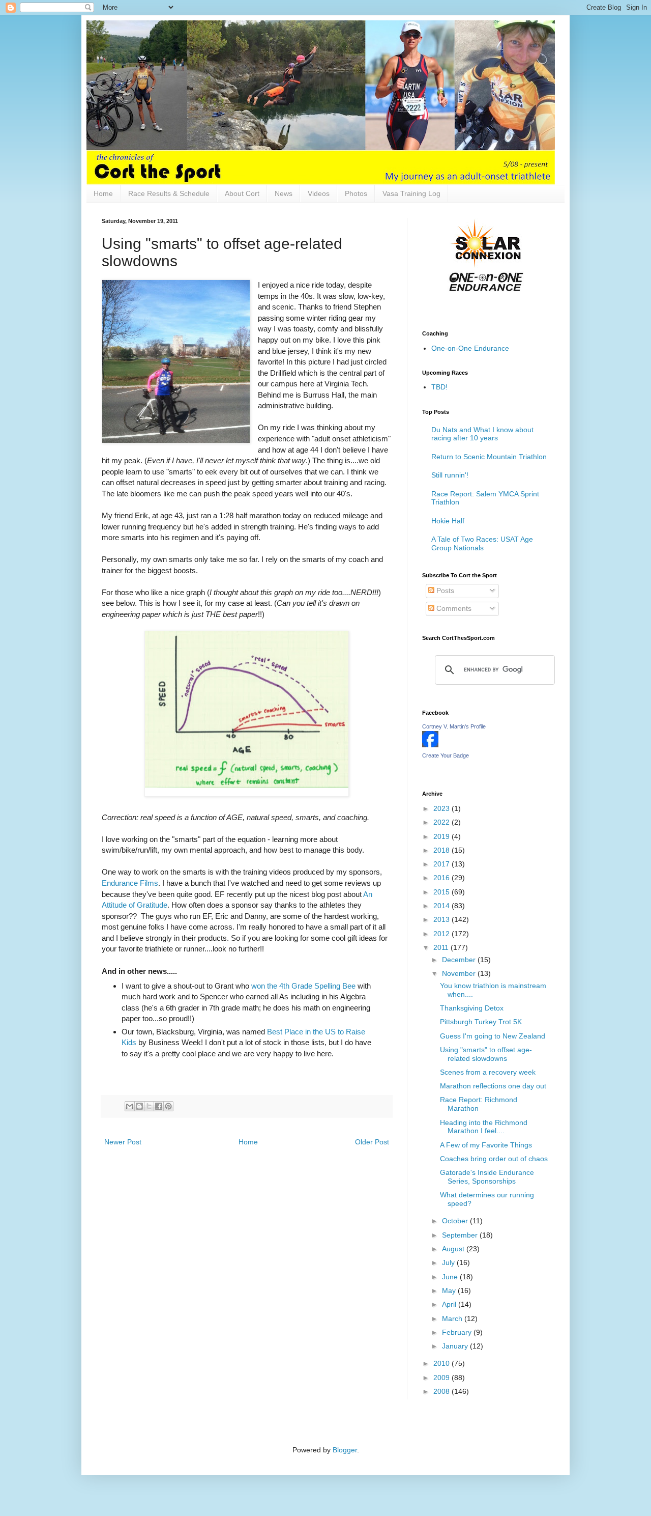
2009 (442, 1377)
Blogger (345, 1450)
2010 (442, 1363)
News (283, 193)
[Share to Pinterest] (168, 1106)
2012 (442, 934)
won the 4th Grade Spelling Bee (303, 985)
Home (103, 193)
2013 (442, 919)
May (450, 1290)
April (450, 1304)
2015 (442, 892)
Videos (319, 193)
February (458, 1332)
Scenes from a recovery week (488, 1072)
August (454, 1249)
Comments (452, 608)
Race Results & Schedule (169, 193)
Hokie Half (447, 521)
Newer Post (122, 1142)
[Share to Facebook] (159, 1106)
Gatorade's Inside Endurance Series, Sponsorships (487, 1176)
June (451, 1277)
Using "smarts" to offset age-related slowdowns (486, 1054)
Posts (444, 590)
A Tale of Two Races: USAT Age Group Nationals (482, 543)
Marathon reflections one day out (493, 1086)
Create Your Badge (445, 755)
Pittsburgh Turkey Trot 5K (481, 1022)
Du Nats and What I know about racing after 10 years (482, 434)
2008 (442, 1391)
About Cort (242, 193)
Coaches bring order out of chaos (494, 1159)
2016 (442, 878)
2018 (442, 850)
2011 (442, 947)
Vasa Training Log (411, 193)
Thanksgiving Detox (472, 1008)
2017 (442, 864)
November (460, 973)
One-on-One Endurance (470, 348)
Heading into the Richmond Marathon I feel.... (483, 1126)
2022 (442, 822)
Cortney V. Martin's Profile (454, 726)
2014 (442, 906)
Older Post (372, 1142)
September (461, 1235)
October (456, 1221)
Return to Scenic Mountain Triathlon (489, 457)
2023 (442, 808)
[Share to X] (149, 1106)
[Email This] (130, 1106)
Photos (356, 193)
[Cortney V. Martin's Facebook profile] (430, 745)
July (449, 1262)
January (456, 1346)
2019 (442, 836)
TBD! (439, 387)
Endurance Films (130, 883)
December (460, 960)
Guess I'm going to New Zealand (492, 1036)
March (453, 1318)
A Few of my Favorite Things (486, 1145)
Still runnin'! (449, 475)
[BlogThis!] (139, 1106)
